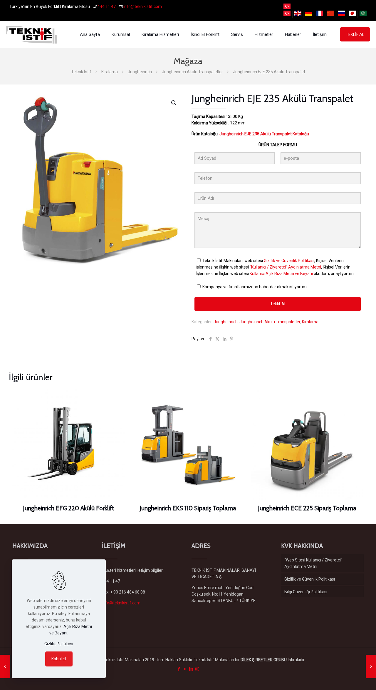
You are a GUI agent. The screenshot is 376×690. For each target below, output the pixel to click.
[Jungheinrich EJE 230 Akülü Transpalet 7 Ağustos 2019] (5, 666)
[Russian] (341, 14)
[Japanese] (352, 14)
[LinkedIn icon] (191, 669)
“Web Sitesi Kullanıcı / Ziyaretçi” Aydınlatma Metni (313, 563)
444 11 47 (107, 6)
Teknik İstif (81, 71)
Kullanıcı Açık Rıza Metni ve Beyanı (281, 273)
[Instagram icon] (197, 669)
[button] (174, 103)
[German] (308, 14)
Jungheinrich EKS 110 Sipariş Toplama (188, 508)
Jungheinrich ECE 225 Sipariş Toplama (307, 508)
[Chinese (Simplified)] (330, 14)
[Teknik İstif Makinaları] (31, 34)
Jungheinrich (140, 71)
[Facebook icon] (179, 669)
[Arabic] (363, 14)
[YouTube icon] (185, 669)
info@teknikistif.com (142, 6)
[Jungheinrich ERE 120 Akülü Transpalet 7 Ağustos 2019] (371, 666)
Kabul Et (58, 658)
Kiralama (109, 71)
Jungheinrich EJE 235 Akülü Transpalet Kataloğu (264, 133)
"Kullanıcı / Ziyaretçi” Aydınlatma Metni (285, 267)
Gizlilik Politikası (58, 643)
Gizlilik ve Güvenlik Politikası (289, 260)
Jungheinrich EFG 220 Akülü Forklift (68, 508)
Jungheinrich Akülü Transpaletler (192, 71)
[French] (319, 14)
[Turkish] (287, 7)
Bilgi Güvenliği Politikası (305, 591)
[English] (297, 14)
